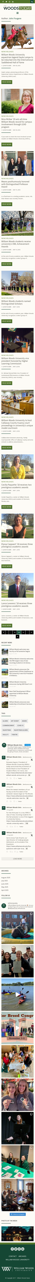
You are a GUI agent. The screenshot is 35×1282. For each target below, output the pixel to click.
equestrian (7, 730)
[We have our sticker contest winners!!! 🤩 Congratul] (17, 1095)
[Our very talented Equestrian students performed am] (17, 1028)
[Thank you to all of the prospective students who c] (17, 1195)
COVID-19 (20, 725)
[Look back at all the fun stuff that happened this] (17, 994)
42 (23, 632)
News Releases (7, 52)
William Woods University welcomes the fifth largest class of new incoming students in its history (21, 661)
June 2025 (4, 884)
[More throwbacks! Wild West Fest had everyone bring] (17, 928)
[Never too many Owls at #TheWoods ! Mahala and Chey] (17, 1161)
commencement (8, 725)
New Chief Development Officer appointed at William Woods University (20, 693)
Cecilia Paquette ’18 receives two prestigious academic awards (16, 486)
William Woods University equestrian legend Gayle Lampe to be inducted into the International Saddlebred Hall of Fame (17, 58)
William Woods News (23, 1278)
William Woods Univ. (14, 757)
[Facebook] (3, 1)
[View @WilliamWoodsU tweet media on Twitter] (29, 775)
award (24, 721)
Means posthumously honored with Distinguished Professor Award (15, 184)
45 (32, 632)
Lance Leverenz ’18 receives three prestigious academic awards (16, 604)
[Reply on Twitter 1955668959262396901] (7, 852)
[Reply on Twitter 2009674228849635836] (7, 778)
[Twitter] (6, 1)
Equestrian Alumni (21, 730)
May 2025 (4, 887)
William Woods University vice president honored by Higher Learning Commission (15, 361)
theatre (14, 734)
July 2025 (4, 881)
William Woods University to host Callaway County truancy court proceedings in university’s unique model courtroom (17, 424)
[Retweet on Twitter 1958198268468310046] (11, 801)
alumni (5, 721)
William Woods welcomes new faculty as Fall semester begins (19, 650)
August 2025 (5, 878)
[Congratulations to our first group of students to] (17, 961)
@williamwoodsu (27, 757)
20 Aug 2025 (10, 787)
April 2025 (4, 890)
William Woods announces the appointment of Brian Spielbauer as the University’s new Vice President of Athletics (21, 672)
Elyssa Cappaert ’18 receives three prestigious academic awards (17, 545)
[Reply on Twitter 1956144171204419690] (7, 826)
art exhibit (15, 721)
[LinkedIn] (12, 1)
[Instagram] (9, 1)
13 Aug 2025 (10, 835)
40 (15, 632)
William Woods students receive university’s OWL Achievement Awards (16, 244)
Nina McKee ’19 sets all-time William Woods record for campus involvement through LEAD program (16, 123)
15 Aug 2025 (10, 810)
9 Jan (8, 759)
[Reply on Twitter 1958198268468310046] (7, 801)
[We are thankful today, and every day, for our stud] (17, 1061)
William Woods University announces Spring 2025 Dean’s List (20, 683)
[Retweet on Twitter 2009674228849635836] (11, 778)
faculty (5, 734)
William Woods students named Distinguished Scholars (16, 302)
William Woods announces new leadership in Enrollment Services (20, 703)
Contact (13, 1256)
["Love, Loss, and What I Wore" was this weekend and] (17, 1128)
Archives (22, 1256)
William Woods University (17, 1259)
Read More (6, 82)
